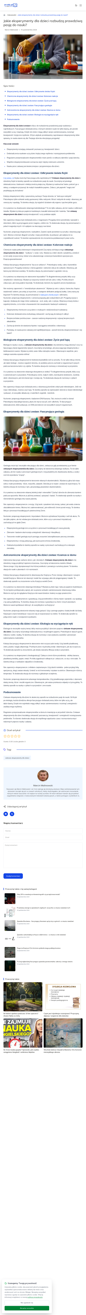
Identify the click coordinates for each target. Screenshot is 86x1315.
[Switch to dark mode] (76, 5)
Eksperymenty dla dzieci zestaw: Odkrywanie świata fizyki (31, 91)
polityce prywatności (35, 1297)
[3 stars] (12, 736)
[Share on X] (12, 814)
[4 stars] (15, 736)
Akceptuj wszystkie (27, 1308)
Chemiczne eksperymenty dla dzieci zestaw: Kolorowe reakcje (32, 96)
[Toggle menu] (81, 5)
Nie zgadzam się (27, 1303)
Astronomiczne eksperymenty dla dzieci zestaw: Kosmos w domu (33, 110)
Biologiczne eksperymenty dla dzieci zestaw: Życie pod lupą (31, 101)
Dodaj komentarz (13, 876)
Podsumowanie (13, 119)
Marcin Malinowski (11, 30)
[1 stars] (5, 736)
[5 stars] (19, 736)
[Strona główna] (4, 15)
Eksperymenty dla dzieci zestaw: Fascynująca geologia (29, 105)
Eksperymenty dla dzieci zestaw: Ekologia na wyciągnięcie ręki (32, 115)
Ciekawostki (11, 15)
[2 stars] (8, 736)
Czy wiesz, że (8, 178)
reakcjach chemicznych (49, 295)
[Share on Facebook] (5, 814)
